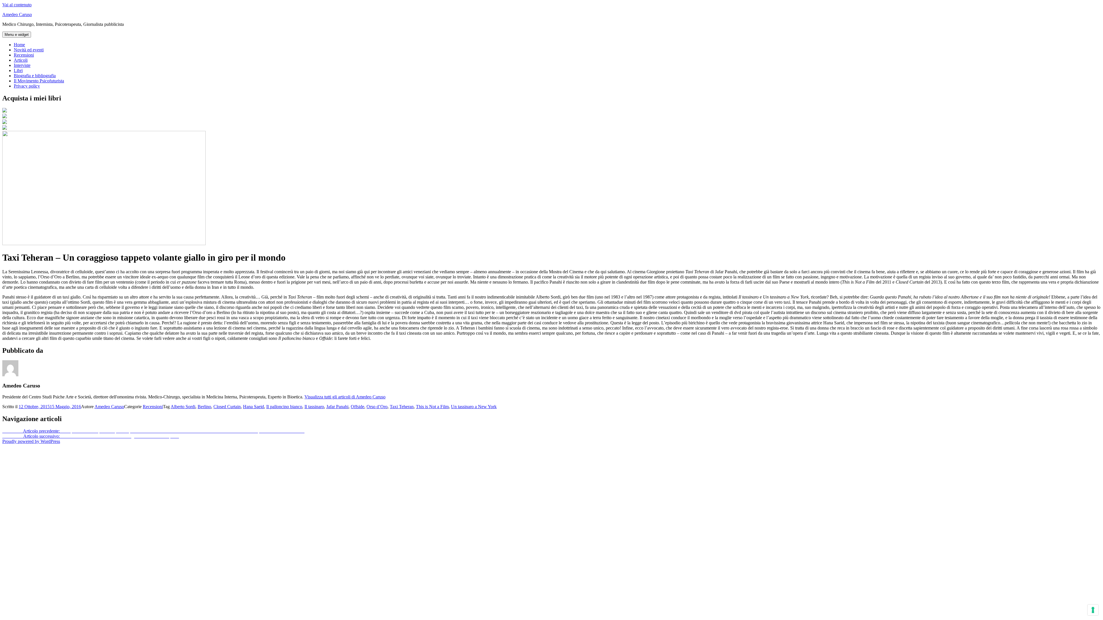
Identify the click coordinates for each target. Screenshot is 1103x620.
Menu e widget (17, 34)
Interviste (22, 65)
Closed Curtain (227, 406)
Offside (357, 406)
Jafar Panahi (337, 406)
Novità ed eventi (29, 49)
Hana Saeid (253, 406)
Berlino (204, 406)
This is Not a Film (432, 406)
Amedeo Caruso (17, 14)
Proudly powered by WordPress (31, 441)
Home (19, 44)
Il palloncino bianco (284, 406)
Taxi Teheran (402, 406)
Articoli (21, 60)
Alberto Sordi (183, 406)
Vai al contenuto (17, 4)
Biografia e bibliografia (35, 75)
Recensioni (24, 55)
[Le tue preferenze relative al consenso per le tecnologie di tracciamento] (1092, 609)
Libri (18, 70)
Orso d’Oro (377, 406)
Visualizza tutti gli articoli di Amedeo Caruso (344, 396)
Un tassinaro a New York (474, 406)
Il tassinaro (314, 406)
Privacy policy (27, 86)
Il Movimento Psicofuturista (39, 80)
